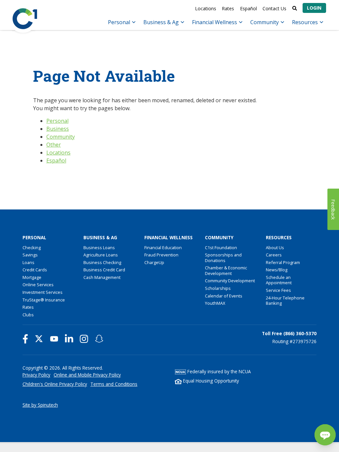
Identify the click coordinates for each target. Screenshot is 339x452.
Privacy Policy (36, 375)
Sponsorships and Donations (223, 257)
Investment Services (43, 292)
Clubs (28, 315)
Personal (119, 22)
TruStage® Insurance (44, 300)
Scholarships (218, 288)
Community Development (230, 281)
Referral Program (283, 262)
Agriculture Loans (100, 255)
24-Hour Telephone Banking (285, 300)
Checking (32, 247)
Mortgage (32, 277)
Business (57, 128)
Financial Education (163, 247)
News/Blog (276, 270)
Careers (274, 255)
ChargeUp (154, 262)
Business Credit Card (104, 270)
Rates (228, 8)
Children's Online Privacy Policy (55, 384)
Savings (30, 255)
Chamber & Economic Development (226, 270)
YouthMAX (215, 303)
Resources (305, 22)
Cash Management (102, 277)
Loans (28, 262)
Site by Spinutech (40, 405)
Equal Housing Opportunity (210, 381)
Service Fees (278, 290)
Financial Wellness (215, 22)
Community (265, 22)
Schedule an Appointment (279, 280)
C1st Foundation (221, 247)
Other (53, 144)
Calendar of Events (223, 296)
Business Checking (102, 262)
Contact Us (274, 8)
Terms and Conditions (113, 384)
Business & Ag (161, 22)
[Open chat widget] (325, 434)
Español (248, 8)
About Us (275, 247)
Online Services (38, 285)
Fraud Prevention (161, 255)
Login (314, 8)
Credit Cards (35, 270)
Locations (205, 8)
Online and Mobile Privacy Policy (87, 375)
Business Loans (99, 247)
